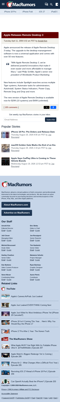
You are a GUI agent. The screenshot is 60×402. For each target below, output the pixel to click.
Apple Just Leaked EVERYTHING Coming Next (31, 305)
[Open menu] (3, 4)
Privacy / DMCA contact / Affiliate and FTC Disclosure (20, 389)
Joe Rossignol (35, 235)
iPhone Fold (28, 12)
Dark (55, 398)
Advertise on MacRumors (17, 212)
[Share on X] (47, 107)
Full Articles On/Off (22, 398)
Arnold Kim (42, 41)
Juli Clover (5, 235)
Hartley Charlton (7, 255)
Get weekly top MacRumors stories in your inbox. (30, 114)
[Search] (52, 4)
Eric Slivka (34, 226)
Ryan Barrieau (35, 265)
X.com (9, 230)
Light (50, 398)
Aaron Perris (34, 275)
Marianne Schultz (36, 255)
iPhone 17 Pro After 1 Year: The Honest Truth (30, 331)
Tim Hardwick (35, 245)
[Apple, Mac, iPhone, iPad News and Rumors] (21, 8)
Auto (46, 398)
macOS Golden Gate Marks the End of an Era (33, 145)
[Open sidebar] (57, 5)
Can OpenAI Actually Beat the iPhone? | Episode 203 (33, 381)
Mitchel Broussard (8, 245)
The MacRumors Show (20, 339)
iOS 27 (42, 12)
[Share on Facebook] (53, 107)
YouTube (10, 288)
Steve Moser (6, 275)
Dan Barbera (6, 265)
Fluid (33, 398)
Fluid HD (39, 398)
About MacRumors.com (16, 204)
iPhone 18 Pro (10, 12)
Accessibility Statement (9, 393)
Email (3, 230)
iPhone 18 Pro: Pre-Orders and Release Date (33, 132)
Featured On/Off (8, 398)
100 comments (11, 107)
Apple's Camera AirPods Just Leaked (26, 296)
